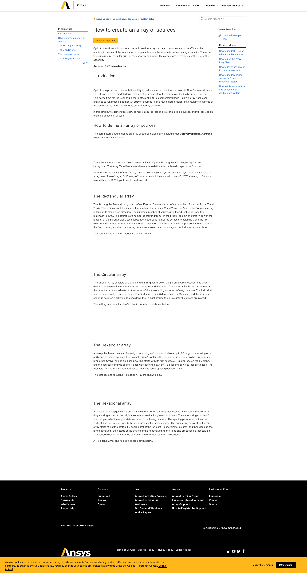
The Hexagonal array (69, 58)
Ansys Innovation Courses (151, 496)
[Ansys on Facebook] (243, 551)
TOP (83, 63)
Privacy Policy (165, 549)
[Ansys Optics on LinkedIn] (228, 551)
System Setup (147, 19)
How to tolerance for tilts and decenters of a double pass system (232, 89)
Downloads (68, 500)
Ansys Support (181, 504)
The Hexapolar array (68, 54)
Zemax (102, 500)
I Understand (285, 565)
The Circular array (67, 50)
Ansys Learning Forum (185, 496)
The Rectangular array (69, 45)
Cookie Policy (146, 549)
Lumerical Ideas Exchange (188, 500)
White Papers (143, 512)
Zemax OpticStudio (105, 40)
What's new (68, 504)
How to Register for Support (189, 508)
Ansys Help (67, 508)
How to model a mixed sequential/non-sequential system (231, 78)
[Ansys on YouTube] (233, 551)
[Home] (73, 8)
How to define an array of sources (71, 39)
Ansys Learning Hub (147, 500)
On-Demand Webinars (148, 508)
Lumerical (104, 496)
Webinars (141, 504)
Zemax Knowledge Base (125, 19)
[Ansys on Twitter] (238, 551)
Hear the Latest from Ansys (77, 525)
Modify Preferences (263, 565)
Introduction (64, 33)
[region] (153, 565)
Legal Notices (184, 549)
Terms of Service (125, 549)
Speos (101, 504)
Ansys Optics (102, 19)
